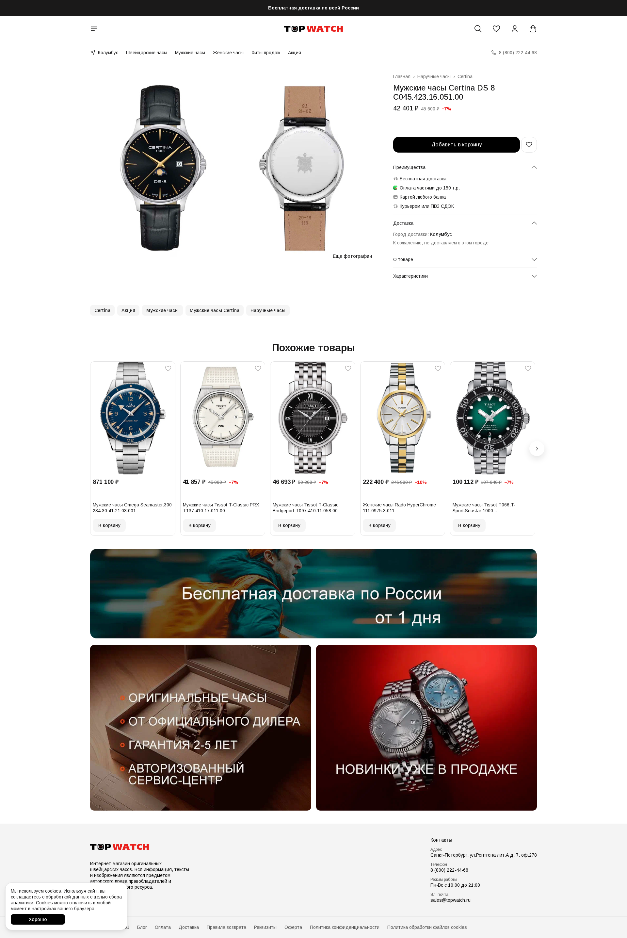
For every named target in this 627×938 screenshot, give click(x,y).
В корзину (109, 525)
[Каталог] (94, 29)
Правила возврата (226, 927)
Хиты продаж (265, 52)
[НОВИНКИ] (426, 728)
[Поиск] (478, 29)
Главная (401, 76)
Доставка (189, 927)
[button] (496, 29)
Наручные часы (434, 76)
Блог (142, 927)
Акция (294, 52)
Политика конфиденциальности (344, 927)
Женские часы (228, 52)
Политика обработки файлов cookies (427, 927)
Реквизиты (265, 927)
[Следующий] (536, 448)
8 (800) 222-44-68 (449, 870)
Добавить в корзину (456, 144)
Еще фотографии (352, 256)
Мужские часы (190, 52)
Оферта (293, 927)
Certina (465, 76)
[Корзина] (533, 29)
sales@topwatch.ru (450, 900)
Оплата (163, 927)
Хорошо (38, 919)
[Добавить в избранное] (529, 145)
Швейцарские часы (146, 52)
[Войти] (515, 29)
